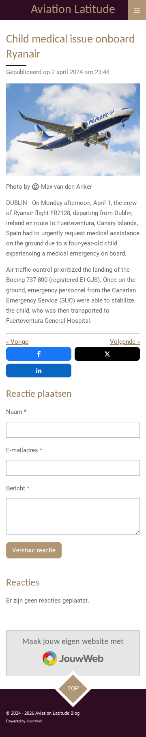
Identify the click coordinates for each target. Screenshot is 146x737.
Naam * (16, 411)
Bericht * (17, 488)
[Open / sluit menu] (137, 10)
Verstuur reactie (34, 550)
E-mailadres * (24, 450)
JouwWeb (34, 721)
